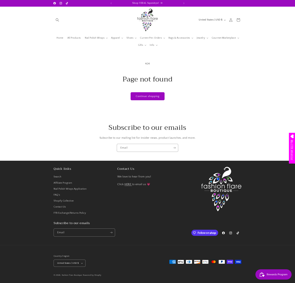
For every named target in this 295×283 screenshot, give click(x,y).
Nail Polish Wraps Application (70, 189)
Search (57, 176)
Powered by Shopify (92, 275)
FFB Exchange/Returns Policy (70, 213)
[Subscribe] (174, 148)
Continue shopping (147, 96)
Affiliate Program (63, 183)
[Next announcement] (184, 3)
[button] (57, 20)
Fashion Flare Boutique (72, 275)
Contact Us (60, 206)
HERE (128, 184)
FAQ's (57, 195)
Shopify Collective (64, 200)
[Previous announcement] (111, 3)
